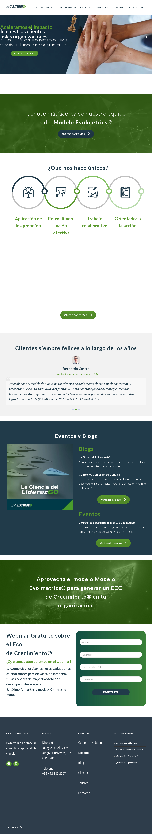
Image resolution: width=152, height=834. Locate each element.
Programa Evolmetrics (75, 7)
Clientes (83, 773)
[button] (73, 409)
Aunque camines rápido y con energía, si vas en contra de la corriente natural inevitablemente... (113, 462)
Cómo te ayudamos (90, 743)
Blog (81, 763)
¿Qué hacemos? (43, 7)
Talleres (83, 783)
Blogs (119, 7)
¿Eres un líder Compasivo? (127, 756)
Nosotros (103, 7)
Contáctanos (23, 53)
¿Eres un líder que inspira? (127, 762)
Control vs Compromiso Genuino (129, 750)
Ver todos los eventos (111, 543)
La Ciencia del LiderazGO (126, 743)
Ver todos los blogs (111, 499)
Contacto (136, 7)
